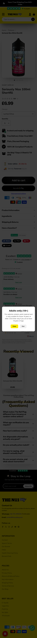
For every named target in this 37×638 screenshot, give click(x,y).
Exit (23, 326)
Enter (14, 326)
